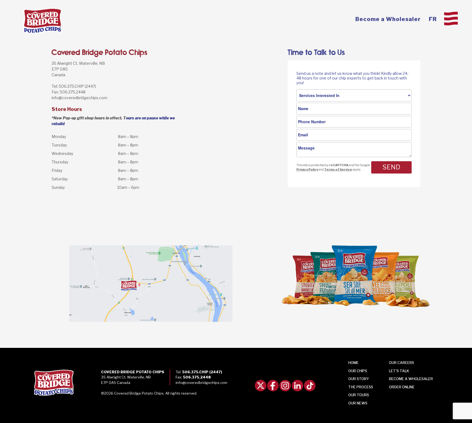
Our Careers (401, 362)
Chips (357, 371)
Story (358, 379)
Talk (399, 371)
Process (360, 387)
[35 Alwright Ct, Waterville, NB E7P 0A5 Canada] (118, 284)
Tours (358, 395)
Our (357, 403)
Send (391, 167)
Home (353, 362)
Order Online (402, 387)
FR (433, 19)
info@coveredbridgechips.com (79, 97)
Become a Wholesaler (388, 19)
